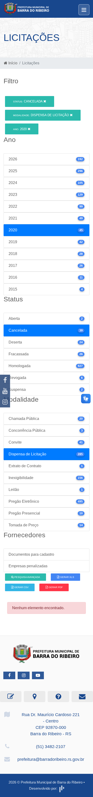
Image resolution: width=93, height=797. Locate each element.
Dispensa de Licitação (41, 115)
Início (12, 63)
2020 (20, 129)
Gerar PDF (55, 587)
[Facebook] (5, 380)
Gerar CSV (21, 587)
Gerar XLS (66, 577)
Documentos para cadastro (31, 554)
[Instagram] (5, 401)
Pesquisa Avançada (27, 577)
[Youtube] (5, 391)
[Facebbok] (9, 675)
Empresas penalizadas (28, 566)
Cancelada (28, 101)
